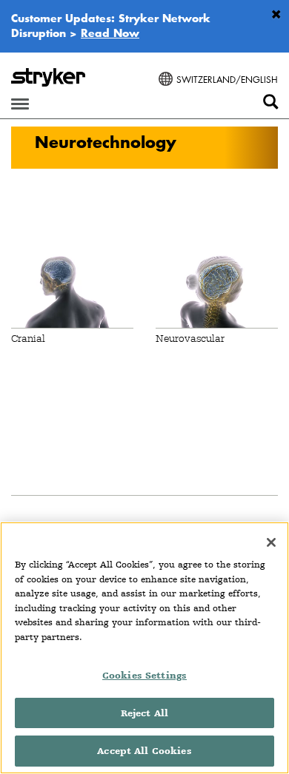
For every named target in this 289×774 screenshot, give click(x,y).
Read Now (110, 32)
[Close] (271, 542)
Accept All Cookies (144, 750)
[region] (144, 648)
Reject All (144, 713)
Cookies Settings (144, 675)
